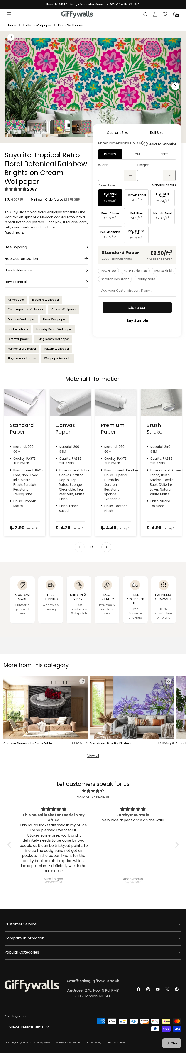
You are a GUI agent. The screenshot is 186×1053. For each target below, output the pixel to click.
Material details (164, 185)
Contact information (67, 1042)
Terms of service (115, 1042)
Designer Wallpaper (21, 319)
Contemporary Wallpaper (25, 309)
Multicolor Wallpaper (22, 349)
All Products (16, 300)
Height (143, 165)
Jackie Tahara (18, 329)
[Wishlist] (165, 14)
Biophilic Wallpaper (45, 300)
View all (93, 755)
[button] (9, 14)
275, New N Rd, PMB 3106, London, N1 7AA (93, 993)
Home (11, 25)
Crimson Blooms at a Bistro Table (27, 744)
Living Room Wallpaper (53, 339)
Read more (14, 232)
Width (103, 165)
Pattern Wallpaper (37, 25)
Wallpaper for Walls (57, 358)
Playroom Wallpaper (22, 358)
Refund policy (92, 1042)
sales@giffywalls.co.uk (93, 981)
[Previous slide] (80, 547)
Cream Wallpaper (63, 309)
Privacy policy (41, 1042)
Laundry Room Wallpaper (54, 329)
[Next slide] (106, 547)
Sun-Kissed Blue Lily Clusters (110, 744)
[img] (93, 791)
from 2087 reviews (93, 797)
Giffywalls (21, 1042)
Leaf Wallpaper (18, 339)
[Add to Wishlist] (82, 681)
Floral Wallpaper (70, 25)
